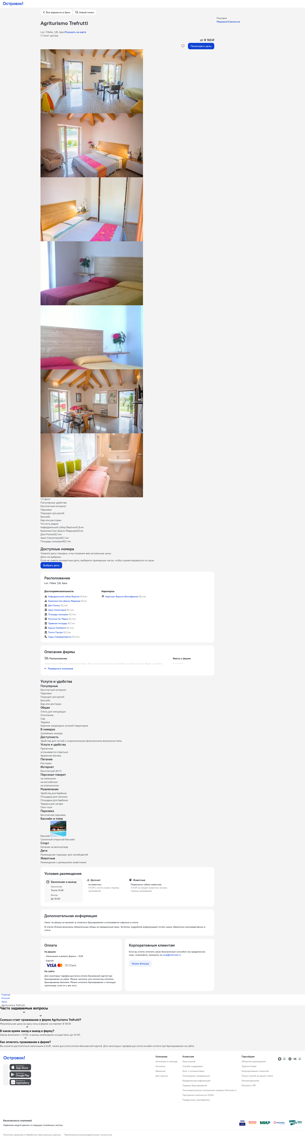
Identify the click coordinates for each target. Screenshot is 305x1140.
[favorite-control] (183, 46)
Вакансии (160, 1071)
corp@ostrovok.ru (172, 954)
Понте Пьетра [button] (55, 632)
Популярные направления (196, 1075)
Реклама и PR (249, 1085)
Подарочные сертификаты (196, 1099)
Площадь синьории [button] (58, 614)
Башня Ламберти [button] (57, 627)
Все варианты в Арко (58, 12)
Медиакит (222, 21)
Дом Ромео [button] (54, 605)
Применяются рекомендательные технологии (88, 1134)
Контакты (160, 1066)
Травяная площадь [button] (57, 623)
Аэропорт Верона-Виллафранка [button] (121, 596)
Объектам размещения (254, 1061)
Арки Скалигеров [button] (57, 609)
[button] (127, 81)
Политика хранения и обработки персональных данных (32, 1134)
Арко (4, 1001)
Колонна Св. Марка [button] (58, 618)
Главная (5, 994)
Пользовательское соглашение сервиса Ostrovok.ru (209, 1090)
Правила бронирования (195, 1085)
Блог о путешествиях (193, 1071)
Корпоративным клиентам (255, 1071)
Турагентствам (249, 1066)
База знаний (189, 1061)
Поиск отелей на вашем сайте (257, 1075)
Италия (5, 998)
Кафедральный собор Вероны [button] (64, 596)
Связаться (234, 21)
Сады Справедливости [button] (59, 636)
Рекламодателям (250, 1080)
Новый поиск (86, 12)
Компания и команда (166, 1061)
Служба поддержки (193, 1066)
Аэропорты (107, 591)
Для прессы (162, 1075)
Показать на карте (75, 32)
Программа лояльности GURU (198, 1095)
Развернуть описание (60, 668)
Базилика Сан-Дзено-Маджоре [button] (64, 601)
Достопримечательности (58, 591)
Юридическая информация (196, 1080)
